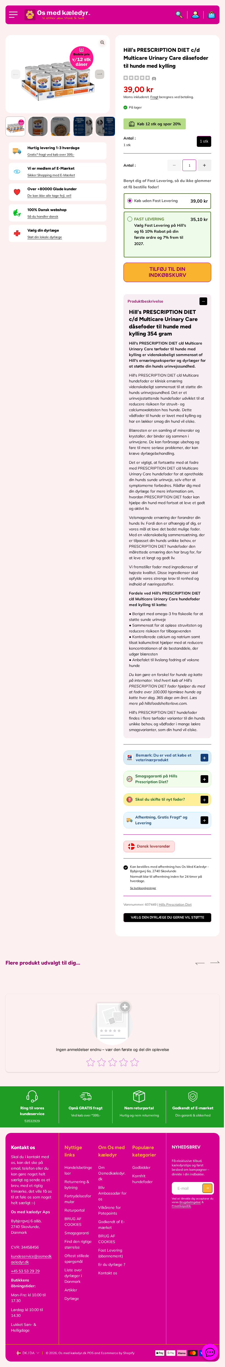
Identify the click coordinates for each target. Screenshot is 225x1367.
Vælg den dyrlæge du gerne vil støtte (165, 923)
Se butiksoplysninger (142, 894)
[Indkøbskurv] (209, 15)
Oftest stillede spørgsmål (76, 1264)
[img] (136, 78)
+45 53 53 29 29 (25, 1276)
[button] (99, 74)
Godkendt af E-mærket (110, 1230)
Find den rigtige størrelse (77, 1250)
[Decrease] (174, 165)
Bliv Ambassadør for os (108, 1199)
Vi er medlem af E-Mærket (51, 168)
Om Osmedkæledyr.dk (110, 1179)
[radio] (129, 201)
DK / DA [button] (28, 1359)
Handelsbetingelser (77, 1176)
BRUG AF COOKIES (72, 1227)
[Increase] (204, 165)
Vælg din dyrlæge (43, 230)
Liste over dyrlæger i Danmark (72, 1281)
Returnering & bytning (76, 1190)
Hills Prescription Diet (174, 910)
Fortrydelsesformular (77, 1204)
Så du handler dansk (42, 216)
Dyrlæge (71, 1304)
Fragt (154, 97)
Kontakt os (106, 1278)
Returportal (74, 1215)
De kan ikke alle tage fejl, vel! (49, 196)
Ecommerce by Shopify (117, 1359)
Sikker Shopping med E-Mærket (51, 175)
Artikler (70, 1295)
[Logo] (57, 14)
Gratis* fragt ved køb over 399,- (50, 154)
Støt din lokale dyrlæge (44, 237)
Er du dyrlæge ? (110, 1270)
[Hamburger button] (14, 14)
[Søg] (179, 15)
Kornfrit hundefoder (141, 1184)
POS (90, 1359)
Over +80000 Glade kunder (52, 189)
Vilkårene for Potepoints (108, 1216)
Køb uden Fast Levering (156, 200)
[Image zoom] (102, 42)
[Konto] (195, 15)
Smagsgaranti (76, 1238)
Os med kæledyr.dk (72, 1359)
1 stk (204, 143)
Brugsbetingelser (192, 1208)
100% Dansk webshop (46, 210)
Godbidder (140, 1173)
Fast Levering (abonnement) (109, 1259)
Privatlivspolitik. (179, 1211)
